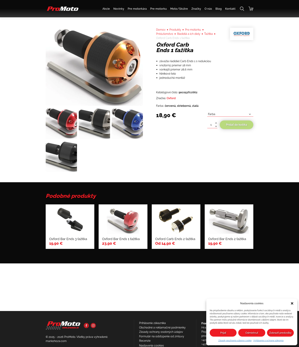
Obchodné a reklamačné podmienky (162, 327)
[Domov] (62, 10)
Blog (218, 8)
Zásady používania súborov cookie (235, 340)
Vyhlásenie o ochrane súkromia (268, 340)
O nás (208, 8)
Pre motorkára (137, 8)
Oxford (171, 98)
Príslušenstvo (164, 33)
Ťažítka (208, 33)
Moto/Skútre (179, 8)
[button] (292, 303)
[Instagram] (93, 325)
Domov (161, 29)
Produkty (175, 29)
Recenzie (145, 340)
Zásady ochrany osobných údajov (161, 332)
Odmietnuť (251, 332)
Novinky (118, 8)
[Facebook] (86, 325)
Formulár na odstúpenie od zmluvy (161, 336)
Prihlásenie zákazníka (152, 323)
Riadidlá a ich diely (188, 33)
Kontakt (230, 8)
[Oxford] (241, 34)
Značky (196, 8)
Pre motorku (158, 8)
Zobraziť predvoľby (280, 332)
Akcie (106, 8)
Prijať (223, 332)
